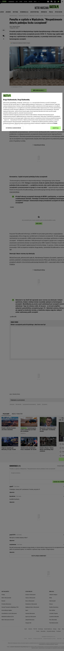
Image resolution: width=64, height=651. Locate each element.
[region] (32, 112)
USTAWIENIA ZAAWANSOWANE (13, 128)
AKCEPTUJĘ (55, 128)
